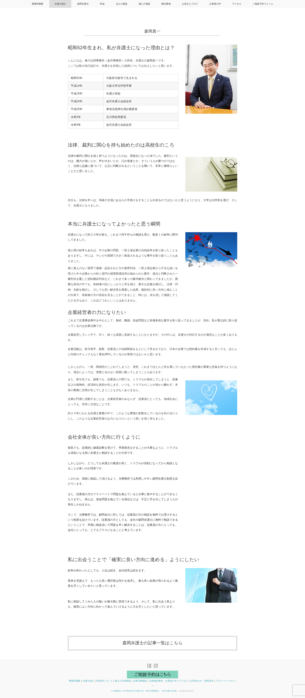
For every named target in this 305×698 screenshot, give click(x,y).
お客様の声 (215, 3)
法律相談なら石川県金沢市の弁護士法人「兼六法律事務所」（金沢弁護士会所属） (145, 691)
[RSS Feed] (156, 666)
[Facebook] (150, 666)
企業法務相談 (140, 680)
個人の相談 (144, 3)
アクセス (236, 3)
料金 (102, 3)
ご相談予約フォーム (263, 3)
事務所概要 (37, 3)
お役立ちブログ (190, 3)
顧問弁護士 (83, 3)
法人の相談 (121, 3)
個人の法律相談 (123, 680)
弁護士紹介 (60, 3)
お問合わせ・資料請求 (201, 680)
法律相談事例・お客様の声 (163, 680)
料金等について (104, 680)
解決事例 (166, 3)
